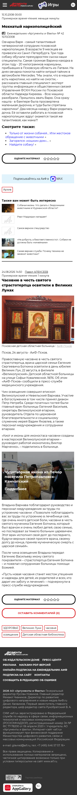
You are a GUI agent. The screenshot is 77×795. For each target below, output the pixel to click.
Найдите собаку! (21, 144)
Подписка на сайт (17, 674)
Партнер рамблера (33, 778)
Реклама (9, 664)
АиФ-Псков (64, 346)
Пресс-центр (51, 659)
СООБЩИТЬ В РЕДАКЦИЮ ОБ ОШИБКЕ (29, 680)
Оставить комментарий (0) (39, 613)
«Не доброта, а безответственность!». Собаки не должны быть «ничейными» (44, 241)
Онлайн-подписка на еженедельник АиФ (35, 669)
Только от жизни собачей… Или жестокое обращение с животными (38, 135)
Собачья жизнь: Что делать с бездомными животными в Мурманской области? (40, 206)
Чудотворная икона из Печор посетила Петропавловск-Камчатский (33, 477)
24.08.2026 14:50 (12, 272)
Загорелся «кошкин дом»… (29, 140)
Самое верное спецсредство (33, 228)
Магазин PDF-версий (35, 664)
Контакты (42, 674)
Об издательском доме (21, 659)
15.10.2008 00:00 (12, 14)
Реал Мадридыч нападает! (32, 216)
